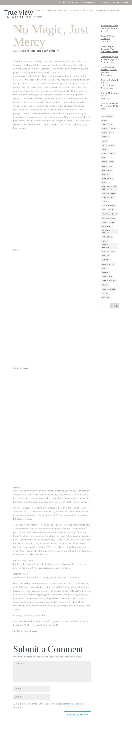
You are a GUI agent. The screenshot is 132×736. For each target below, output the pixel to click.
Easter (105, 137)
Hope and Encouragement (41, 51)
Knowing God (108, 218)
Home (29, 11)
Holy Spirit (107, 178)
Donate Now (120, 2)
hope (104, 183)
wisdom (106, 297)
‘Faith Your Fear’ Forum (82, 11)
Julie (110, 210)
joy (103, 210)
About (38, 11)
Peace (105, 241)
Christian (107, 124)
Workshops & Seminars (107, 11)
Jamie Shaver (109, 193)
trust (105, 285)
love (112, 222)
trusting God (109, 289)
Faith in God (108, 145)
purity (105, 260)
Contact (38, 17)
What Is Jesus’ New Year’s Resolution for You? (109, 28)
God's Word (108, 162)
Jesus (105, 201)
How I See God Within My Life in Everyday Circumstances (109, 71)
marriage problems (107, 231)
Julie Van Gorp (109, 214)
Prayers (74, 2)
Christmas (107, 133)
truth (105, 293)
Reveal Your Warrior (55, 11)
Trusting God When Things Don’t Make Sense (110, 106)
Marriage (107, 226)
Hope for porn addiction (109, 188)
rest (104, 268)
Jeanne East (108, 197)
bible (104, 120)
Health (105, 174)
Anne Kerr (107, 116)
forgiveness (108, 153)
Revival (106, 272)
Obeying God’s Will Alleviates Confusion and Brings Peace (109, 84)
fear (104, 149)
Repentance (108, 264)
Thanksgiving (109, 281)
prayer (105, 256)
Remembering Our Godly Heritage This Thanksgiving (110, 59)
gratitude (107, 170)
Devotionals (90, 2)
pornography (109, 252)
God (104, 158)
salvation (107, 276)
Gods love (107, 166)
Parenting (107, 237)
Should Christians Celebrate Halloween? (109, 96)
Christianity (108, 128)
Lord (104, 222)
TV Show (105, 2)
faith (104, 141)
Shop (28, 17)
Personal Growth (107, 246)
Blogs (62, 2)
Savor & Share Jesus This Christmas (108, 39)
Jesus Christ (108, 206)
